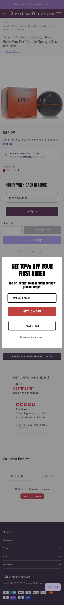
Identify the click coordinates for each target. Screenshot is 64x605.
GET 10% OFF (32, 311)
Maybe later (32, 325)
